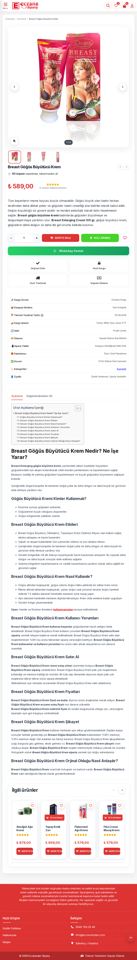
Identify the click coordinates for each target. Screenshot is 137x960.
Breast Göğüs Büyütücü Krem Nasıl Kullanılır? (43, 424)
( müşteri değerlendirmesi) (52, 188)
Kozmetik (21, 19)
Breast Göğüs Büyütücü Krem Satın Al (39, 430)
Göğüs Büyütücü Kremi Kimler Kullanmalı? (41, 417)
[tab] (14, 157)
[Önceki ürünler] (113, 790)
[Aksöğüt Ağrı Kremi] (120, 167)
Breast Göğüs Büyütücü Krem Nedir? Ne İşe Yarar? (42, 413)
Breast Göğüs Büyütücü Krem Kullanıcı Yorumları (45, 427)
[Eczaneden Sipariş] (58, 5)
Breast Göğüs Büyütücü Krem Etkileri (38, 420)
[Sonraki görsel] (122, 87)
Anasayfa (10, 19)
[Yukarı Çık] (131, 937)
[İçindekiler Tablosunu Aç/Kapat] (76, 408)
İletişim (7, 942)
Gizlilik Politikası (12, 928)
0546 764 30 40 (85, 926)
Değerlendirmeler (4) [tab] (39, 395)
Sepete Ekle (63, 237)
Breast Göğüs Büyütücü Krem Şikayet (39, 437)
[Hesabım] (132, 5)
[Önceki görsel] (14, 87)
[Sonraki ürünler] (122, 790)
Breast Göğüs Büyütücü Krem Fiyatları (40, 434)
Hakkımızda (9, 935)
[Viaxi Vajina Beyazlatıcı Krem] (126, 167)
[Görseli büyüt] (14, 141)
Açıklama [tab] (17, 395)
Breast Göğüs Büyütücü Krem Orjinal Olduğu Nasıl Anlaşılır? (50, 441)
